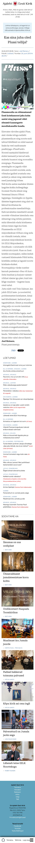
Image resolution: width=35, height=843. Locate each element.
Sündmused (7, 363)
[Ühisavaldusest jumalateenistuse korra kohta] (17, 571)
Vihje (17, 797)
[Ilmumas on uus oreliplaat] (17, 539)
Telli (17, 799)
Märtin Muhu (9, 648)
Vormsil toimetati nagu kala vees (15, 454)
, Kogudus (17, 369)
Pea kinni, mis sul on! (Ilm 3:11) (14, 377)
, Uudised (14, 363)
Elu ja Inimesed (8, 369)
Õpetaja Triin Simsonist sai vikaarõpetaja (18, 399)
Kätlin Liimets (9, 679)
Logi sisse (26, 840)
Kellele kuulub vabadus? (12, 476)
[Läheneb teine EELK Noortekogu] (17, 760)
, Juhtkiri (12, 383)
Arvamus (6, 374)
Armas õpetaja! (9, 487)
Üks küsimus (7, 397)
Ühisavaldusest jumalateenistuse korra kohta (16, 577)
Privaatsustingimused (17, 817)
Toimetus (17, 787)
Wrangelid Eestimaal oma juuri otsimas (17, 365)
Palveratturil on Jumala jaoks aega (16, 493)
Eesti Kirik (25, 3)
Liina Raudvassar (10, 739)
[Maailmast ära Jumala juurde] (17, 638)
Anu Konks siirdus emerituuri (13, 371)
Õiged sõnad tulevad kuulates (14, 471)
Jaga (13, 350)
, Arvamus (12, 374)
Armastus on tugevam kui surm (14, 421)
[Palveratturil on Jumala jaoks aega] (17, 729)
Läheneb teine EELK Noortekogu (15, 415)
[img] (32, 840)
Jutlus (5, 468)
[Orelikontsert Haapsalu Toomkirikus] (17, 606)
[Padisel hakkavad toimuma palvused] (17, 669)
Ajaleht (7, 3)
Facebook (17, 826)
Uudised (10, 53)
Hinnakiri (17, 790)
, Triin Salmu (18, 648)
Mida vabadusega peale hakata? (15, 385)
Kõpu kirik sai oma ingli (16, 703)
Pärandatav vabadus (11, 391)
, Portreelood (18, 441)
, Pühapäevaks (13, 468)
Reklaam (17, 792)
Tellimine (18, 840)
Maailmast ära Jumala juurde (14, 499)
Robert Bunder (10, 770)
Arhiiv (17, 794)
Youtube (18, 828)
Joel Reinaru (23, 51)
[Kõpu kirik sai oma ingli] (17, 701)
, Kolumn (12, 433)
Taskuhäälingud (17, 831)
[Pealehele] (15, 6)
